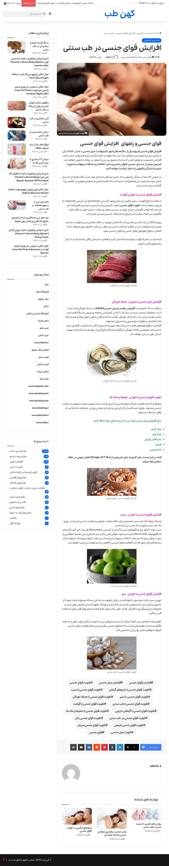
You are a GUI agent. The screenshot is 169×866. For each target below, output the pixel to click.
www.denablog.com (39, 393)
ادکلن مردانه (43, 371)
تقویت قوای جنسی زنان (88, 718)
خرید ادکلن (43, 335)
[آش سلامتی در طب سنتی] (17, 122)
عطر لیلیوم (43, 299)
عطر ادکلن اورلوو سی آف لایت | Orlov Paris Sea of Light (30, 76)
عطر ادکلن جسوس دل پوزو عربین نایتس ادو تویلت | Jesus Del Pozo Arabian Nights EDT (31, 90)
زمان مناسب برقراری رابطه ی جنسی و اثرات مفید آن (112, 833)
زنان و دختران (16, 467)
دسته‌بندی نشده (18, 451)
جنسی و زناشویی (145, 33)
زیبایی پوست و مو (18, 456)
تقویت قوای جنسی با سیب (86, 690)
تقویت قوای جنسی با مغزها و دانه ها (86, 711)
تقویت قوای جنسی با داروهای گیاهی (129, 690)
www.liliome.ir (41, 342)
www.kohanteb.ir (40, 415)
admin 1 (109, 57)
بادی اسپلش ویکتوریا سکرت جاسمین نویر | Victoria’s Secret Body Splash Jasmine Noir (29, 62)
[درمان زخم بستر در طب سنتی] (17, 135)
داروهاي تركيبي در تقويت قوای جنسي (79, 829)
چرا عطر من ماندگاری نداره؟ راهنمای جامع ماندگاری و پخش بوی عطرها (30, 219)
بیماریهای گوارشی (18, 477)
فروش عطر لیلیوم (40, 350)
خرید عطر (44, 328)
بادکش (13, 518)
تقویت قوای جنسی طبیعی (129, 725)
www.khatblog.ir (40, 408)
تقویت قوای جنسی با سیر (133, 697)
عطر (47, 284)
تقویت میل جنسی (121, 732)
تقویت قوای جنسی (80, 683)
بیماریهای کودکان (18, 482)
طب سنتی (110, 498)
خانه (157, 33)
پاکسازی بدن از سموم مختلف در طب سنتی (40, 205)
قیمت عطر (43, 357)
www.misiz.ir (42, 422)
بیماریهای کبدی (17, 507)
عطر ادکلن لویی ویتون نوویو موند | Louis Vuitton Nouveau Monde (28, 191)
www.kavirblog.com (39, 400)
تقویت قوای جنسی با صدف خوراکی (92, 697)
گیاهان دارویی (16, 461)
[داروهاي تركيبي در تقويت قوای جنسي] (77, 816)
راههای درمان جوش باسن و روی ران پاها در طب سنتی (39, 106)
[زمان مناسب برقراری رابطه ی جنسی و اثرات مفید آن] (112, 818)
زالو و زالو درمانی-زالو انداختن (23, 472)
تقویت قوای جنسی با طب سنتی (130, 704)
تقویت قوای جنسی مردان (91, 725)
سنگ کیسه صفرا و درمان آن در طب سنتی (39, 46)
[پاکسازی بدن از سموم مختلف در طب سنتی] (17, 205)
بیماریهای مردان (17, 496)
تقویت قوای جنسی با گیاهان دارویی (135, 711)
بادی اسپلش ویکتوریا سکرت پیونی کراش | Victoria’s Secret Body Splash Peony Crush (28, 234)
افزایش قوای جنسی (140, 683)
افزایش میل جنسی (146, 421)
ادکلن (46, 306)
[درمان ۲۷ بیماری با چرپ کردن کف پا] (17, 164)
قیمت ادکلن (43, 364)
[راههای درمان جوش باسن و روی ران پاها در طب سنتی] (17, 105)
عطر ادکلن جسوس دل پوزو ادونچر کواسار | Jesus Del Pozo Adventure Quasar (30, 249)
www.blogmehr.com (38, 386)
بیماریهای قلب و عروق (20, 512)
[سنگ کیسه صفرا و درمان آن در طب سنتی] (17, 47)
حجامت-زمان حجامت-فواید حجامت (27, 488)
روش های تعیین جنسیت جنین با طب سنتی (148, 825)
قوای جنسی (96, 732)
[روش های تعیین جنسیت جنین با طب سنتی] (146, 814)
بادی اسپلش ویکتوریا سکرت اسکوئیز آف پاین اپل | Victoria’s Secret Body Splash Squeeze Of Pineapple (29, 177)
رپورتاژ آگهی (15, 523)
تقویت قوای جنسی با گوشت (88, 704)
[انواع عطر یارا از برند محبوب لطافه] (17, 149)
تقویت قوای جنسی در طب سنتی (127, 718)
